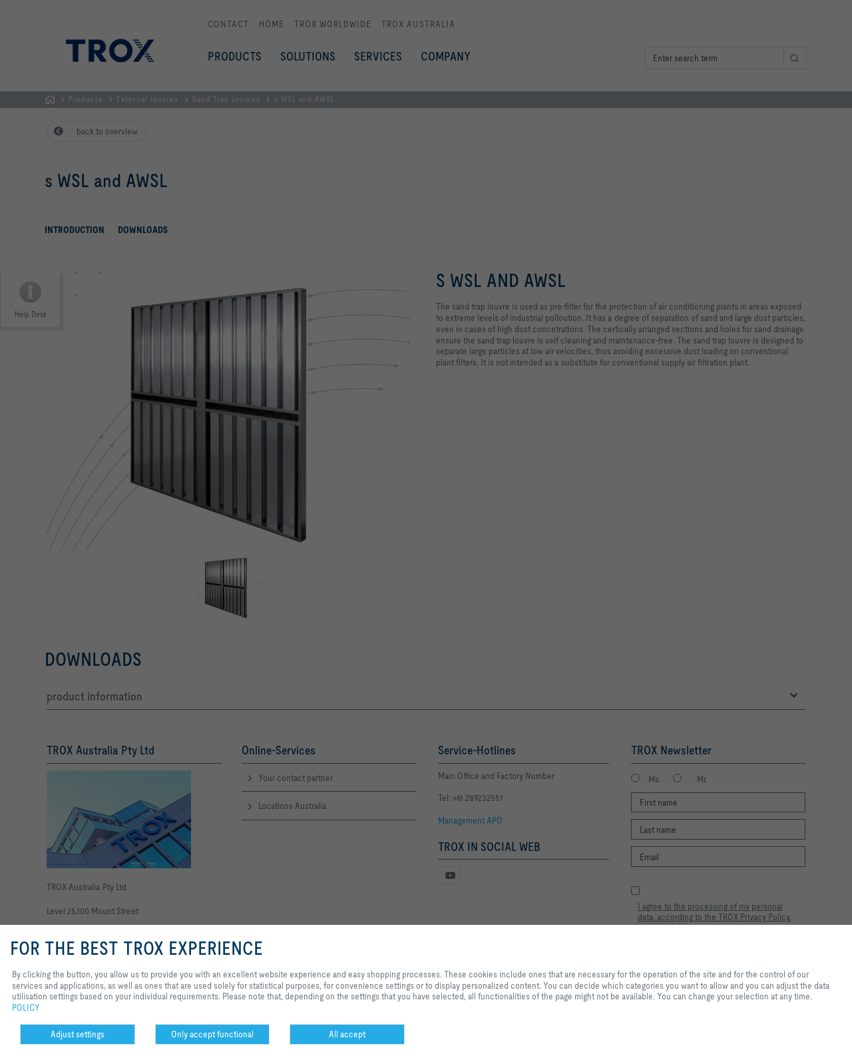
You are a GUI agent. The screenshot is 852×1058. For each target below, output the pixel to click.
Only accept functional (212, 1034)
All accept (347, 1034)
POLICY (26, 1007)
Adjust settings (78, 1034)
